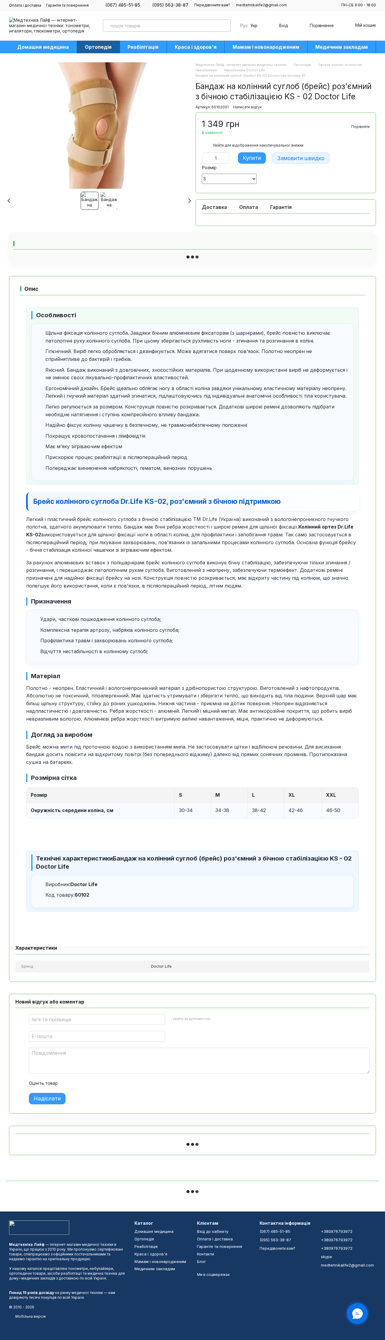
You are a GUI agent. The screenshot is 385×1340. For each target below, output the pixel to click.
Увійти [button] (218, 145)
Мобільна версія (30, 1316)
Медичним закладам (341, 47)
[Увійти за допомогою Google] (226, 1018)
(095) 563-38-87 (170, 5)
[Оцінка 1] (67, 1083)
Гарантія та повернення (67, 5)
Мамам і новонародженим (266, 47)
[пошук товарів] (225, 26)
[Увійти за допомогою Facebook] (217, 1018)
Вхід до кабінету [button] (212, 1231)
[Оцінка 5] (106, 1083)
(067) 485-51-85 (122, 5)
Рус (244, 25)
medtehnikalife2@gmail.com (261, 5)
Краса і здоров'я (196, 47)
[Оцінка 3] (87, 1083)
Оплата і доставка (25, 5)
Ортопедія (98, 47)
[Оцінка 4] (96, 1083)
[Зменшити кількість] (206, 158)
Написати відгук (247, 107)
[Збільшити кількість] (225, 158)
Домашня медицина (43, 47)
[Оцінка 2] (77, 1083)
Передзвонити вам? (212, 5)
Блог (201, 1261)
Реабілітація (143, 47)
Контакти (205, 1254)
